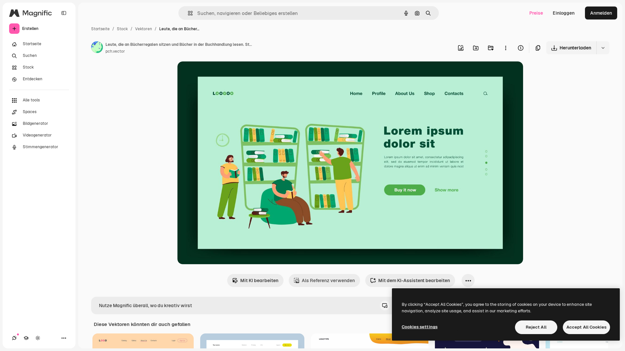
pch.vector (115, 51)
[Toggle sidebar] (64, 13)
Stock (122, 29)
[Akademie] (26, 338)
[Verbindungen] (14, 338)
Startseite (100, 29)
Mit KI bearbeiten (259, 280)
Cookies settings (420, 327)
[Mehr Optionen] (505, 47)
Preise (536, 13)
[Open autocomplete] (188, 13)
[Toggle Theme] (38, 338)
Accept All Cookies (586, 327)
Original (219, 74)
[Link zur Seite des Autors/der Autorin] (97, 48)
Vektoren (143, 29)
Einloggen (564, 13)
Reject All (536, 327)
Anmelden (601, 13)
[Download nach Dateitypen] (602, 47)
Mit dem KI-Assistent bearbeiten (414, 280)
